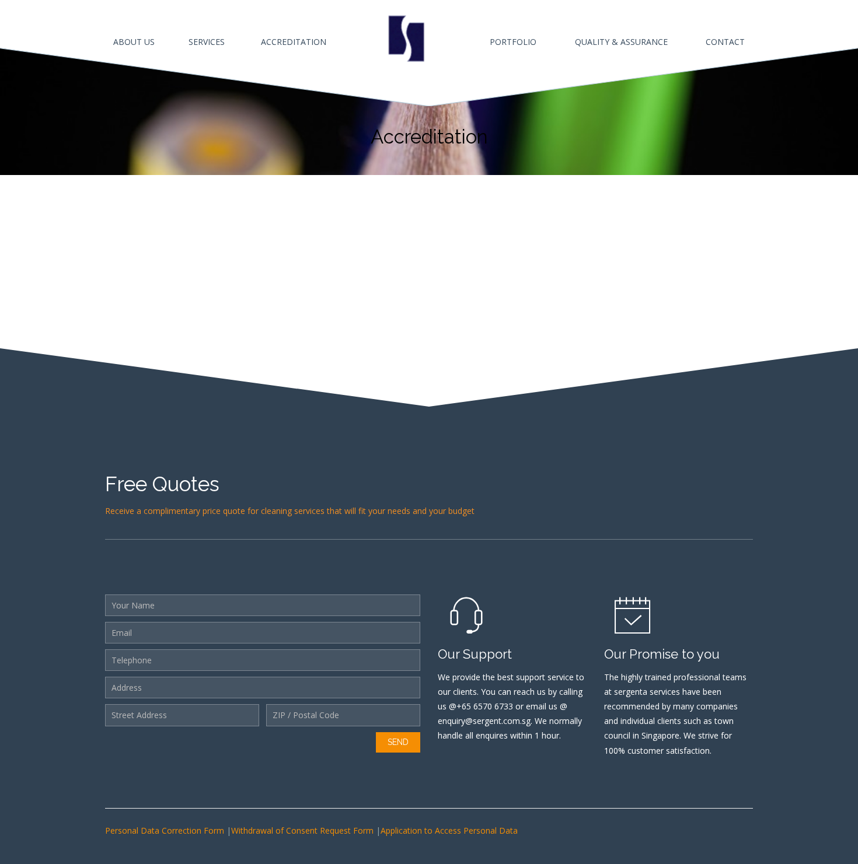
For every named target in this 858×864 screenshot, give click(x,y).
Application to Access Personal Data (449, 830)
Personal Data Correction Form (165, 830)
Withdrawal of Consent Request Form (303, 830)
